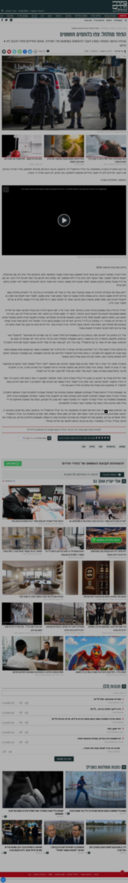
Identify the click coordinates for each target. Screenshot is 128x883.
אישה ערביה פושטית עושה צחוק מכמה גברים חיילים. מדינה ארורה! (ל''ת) (86, 726)
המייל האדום (11, 11)
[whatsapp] (20, 52)
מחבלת (122, 446)
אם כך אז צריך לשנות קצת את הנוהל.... (101, 755)
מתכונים (10, 15)
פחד (100, 446)
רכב (42, 15)
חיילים (92, 446)
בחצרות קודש (110, 15)
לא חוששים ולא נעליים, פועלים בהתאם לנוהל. (99, 746)
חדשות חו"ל (99, 20)
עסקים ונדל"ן (22, 15)
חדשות (123, 15)
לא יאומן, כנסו (114, 736)
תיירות (34, 15)
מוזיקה (68, 15)
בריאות (59, 15)
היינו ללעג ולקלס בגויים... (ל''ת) (105, 716)
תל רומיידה (111, 446)
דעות (50, 15)
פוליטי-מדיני (96, 15)
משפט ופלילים (81, 15)
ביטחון (109, 20)
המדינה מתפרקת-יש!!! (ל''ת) (107, 706)
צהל (83, 446)
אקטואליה (118, 20)
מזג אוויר (88, 20)
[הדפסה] (14, 52)
